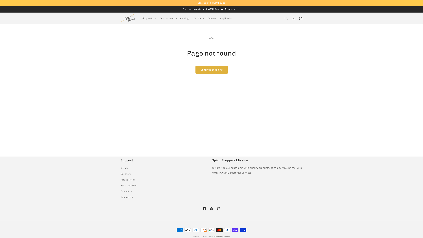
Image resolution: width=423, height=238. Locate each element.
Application (127, 197)
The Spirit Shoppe (206, 236)
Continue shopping (211, 69)
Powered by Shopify (222, 236)
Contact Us (126, 191)
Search (124, 167)
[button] (149, 18)
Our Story (126, 173)
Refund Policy (128, 179)
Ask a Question (128, 185)
